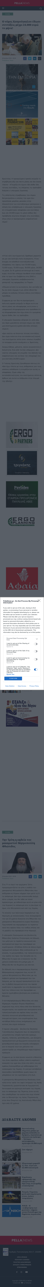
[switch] (35, 644)
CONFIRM (13, 678)
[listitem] (22, 639)
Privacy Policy (34, 686)
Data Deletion (10, 686)
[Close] (40, 601)
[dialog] (22, 643)
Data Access (22, 686)
